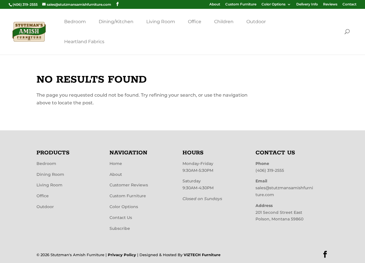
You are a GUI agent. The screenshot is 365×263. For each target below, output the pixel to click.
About (214, 4)
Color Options (273, 4)
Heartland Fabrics (84, 41)
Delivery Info (307, 4)
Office (194, 21)
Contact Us (121, 217)
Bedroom (75, 21)
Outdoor (256, 21)
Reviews (330, 4)
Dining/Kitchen (116, 21)
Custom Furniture (240, 4)
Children (224, 21)
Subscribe (120, 228)
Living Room (160, 21)
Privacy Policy (122, 254)
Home (116, 163)
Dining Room (50, 174)
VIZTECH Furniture (202, 254)
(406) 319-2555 (270, 170)
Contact (349, 4)
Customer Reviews (129, 185)
